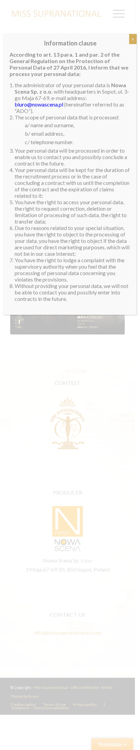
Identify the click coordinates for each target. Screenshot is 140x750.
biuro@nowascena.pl (39, 104)
